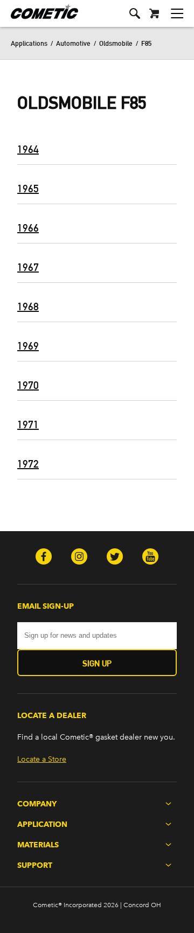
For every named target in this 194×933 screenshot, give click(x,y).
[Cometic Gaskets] (39, 18)
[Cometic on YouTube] (150, 557)
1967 (28, 267)
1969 (28, 345)
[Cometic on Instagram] (79, 557)
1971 (28, 424)
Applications (29, 43)
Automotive (73, 43)
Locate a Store (41, 759)
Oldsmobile (116, 43)
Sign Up (97, 663)
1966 (28, 227)
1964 (28, 149)
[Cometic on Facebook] (44, 557)
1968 (28, 306)
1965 (28, 188)
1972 (28, 463)
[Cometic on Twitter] (115, 557)
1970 (28, 385)
